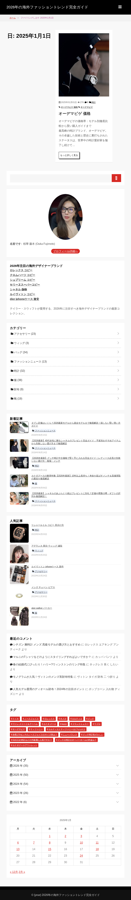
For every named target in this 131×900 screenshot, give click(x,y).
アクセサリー (24, 333)
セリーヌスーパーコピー (25, 284)
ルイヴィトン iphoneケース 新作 (47, 566)
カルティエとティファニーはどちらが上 (66, 729)
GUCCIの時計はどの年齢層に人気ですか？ (32, 740)
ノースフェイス (31, 718)
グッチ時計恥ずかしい (93, 734)
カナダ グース (49, 724)
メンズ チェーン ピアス (43, 587)
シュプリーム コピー (22, 279)
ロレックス (49, 718)
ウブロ (97, 724)
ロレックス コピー (21, 270)
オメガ (63, 718)
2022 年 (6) (19, 802)
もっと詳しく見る (69, 155)
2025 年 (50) (20, 774)
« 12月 (14, 872)
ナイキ (16, 718)
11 (97, 842)
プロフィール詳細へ (65, 251)
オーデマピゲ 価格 (69, 107)
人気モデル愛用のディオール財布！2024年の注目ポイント (49, 689)
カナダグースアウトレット (25, 745)
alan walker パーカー (41, 608)
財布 (18, 389)
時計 (93, 102)
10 (81, 842)
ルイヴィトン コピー (22, 294)
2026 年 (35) (20, 765)
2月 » (22, 872)
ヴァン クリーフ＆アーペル (25, 724)
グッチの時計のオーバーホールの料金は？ (77, 740)
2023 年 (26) (20, 793)
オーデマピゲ (87, 107)
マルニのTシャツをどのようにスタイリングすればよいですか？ (52, 656)
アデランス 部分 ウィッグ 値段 (46, 546)
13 (17, 849)
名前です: (16, 243)
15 (49, 849)
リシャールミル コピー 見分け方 (47, 525)
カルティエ (77, 718)
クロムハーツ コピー (22, 275)
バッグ (20, 352)
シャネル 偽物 (18, 289)
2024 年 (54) (20, 783)
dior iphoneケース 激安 (24, 299)
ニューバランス (70, 734)
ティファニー (37, 729)
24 (81, 855)
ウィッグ (21, 343)
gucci (64, 724)
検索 (116, 178)
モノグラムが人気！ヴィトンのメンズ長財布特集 (43, 676)
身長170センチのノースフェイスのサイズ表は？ (35, 734)
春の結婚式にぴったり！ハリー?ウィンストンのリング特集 (49, 664)
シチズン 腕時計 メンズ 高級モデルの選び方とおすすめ (47, 644)
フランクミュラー (80, 724)
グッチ (91, 718)
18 (97, 849)
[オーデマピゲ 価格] (84, 64)
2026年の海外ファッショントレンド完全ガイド (47, 7)
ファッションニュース (30, 361)
